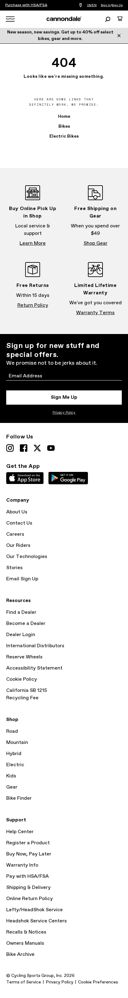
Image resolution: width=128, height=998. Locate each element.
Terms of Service (23, 982)
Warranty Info (22, 865)
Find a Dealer (21, 612)
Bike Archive (20, 954)
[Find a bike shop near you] (80, 5)
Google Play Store (68, 478)
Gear (11, 787)
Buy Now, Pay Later (28, 854)
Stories (14, 568)
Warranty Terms (95, 313)
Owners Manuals (25, 943)
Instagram (10, 448)
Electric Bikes (64, 136)
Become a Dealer (25, 623)
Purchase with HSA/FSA (26, 5)
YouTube (51, 448)
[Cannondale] (64, 19)
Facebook (23, 448)
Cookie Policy (21, 679)
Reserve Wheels (24, 657)
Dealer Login (20, 634)
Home (64, 116)
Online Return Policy (29, 898)
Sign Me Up (64, 397)
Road (12, 731)
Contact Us (19, 523)
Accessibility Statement (34, 668)
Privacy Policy (64, 412)
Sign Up (117, 5)
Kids (11, 776)
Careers (15, 534)
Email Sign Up (22, 579)
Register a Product (28, 843)
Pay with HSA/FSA (27, 876)
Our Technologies (26, 556)
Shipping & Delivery (28, 887)
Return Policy (32, 305)
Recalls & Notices (26, 932)
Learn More (33, 243)
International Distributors (35, 646)
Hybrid (13, 753)
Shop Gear (95, 243)
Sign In (106, 5)
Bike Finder (19, 798)
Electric (15, 765)
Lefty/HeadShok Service (34, 910)
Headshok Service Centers (36, 921)
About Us (16, 512)
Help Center (20, 832)
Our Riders (18, 545)
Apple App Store (24, 478)
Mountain (17, 742)
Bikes (64, 126)
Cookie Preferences (98, 982)
